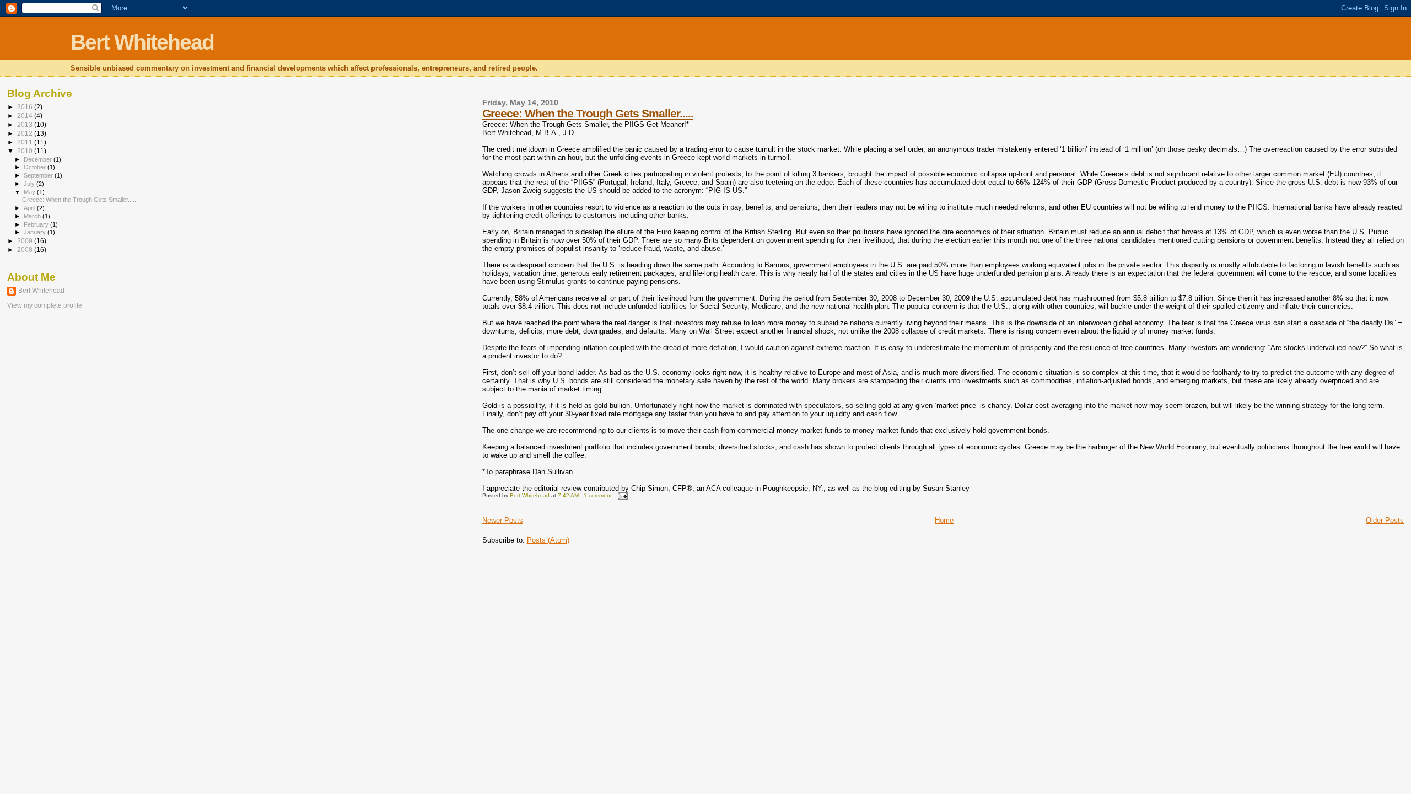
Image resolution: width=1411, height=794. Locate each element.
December (38, 159)
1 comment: (599, 495)
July (30, 183)
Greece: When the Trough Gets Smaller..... (587, 113)
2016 (25, 106)
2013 (25, 124)
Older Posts (1385, 520)
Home (944, 520)
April (30, 208)
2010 (25, 150)
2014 (25, 115)
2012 (25, 133)
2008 (25, 249)
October (35, 167)
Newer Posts (502, 520)
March (33, 216)
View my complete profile (44, 305)
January (35, 232)
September (39, 175)
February (37, 224)
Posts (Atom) (548, 540)
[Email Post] (622, 495)
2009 (25, 240)
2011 (25, 142)
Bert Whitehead (142, 42)
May (30, 192)
